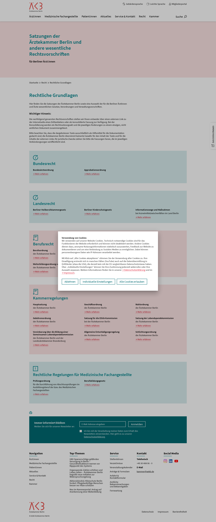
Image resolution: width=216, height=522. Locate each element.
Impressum (69, 272)
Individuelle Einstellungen (97, 281)
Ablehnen (70, 281)
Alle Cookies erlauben (132, 281)
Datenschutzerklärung (134, 269)
